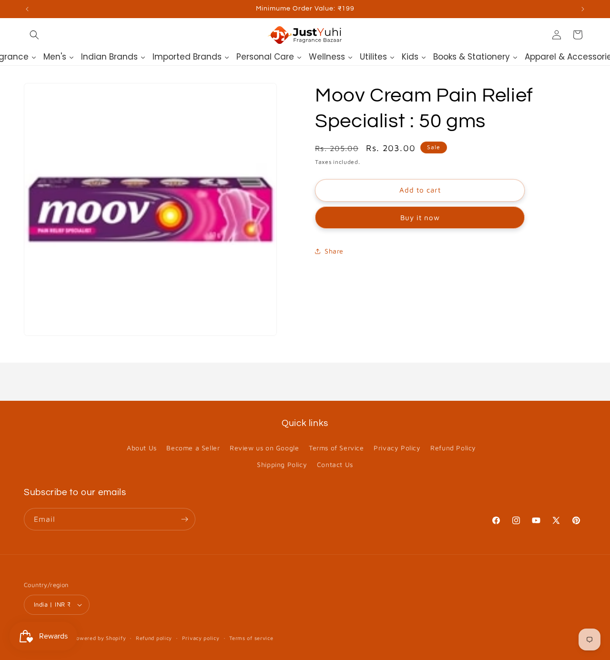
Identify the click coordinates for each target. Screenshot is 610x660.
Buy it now (420, 217)
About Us (142, 448)
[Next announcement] (582, 9)
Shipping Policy (282, 464)
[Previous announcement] (27, 9)
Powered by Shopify (99, 638)
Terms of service (251, 638)
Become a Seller (193, 448)
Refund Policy (453, 448)
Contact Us (335, 464)
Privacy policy (201, 638)
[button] (34, 34)
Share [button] (334, 251)
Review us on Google (264, 448)
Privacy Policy (397, 448)
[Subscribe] (184, 519)
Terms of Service (336, 448)
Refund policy (154, 638)
